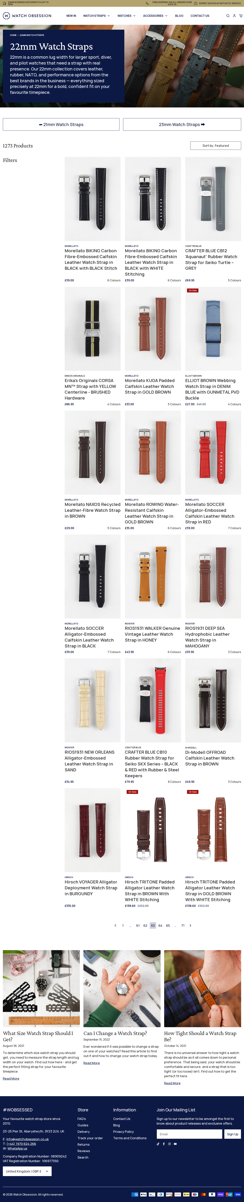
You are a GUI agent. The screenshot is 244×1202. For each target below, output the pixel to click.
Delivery (84, 1131)
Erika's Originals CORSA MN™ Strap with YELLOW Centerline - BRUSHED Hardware (90, 389)
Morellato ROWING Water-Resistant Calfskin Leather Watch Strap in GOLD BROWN (152, 513)
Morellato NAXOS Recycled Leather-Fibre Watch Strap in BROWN (93, 510)
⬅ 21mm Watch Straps (61, 124)
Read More (11, 1078)
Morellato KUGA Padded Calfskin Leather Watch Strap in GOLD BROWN (150, 386)
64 (160, 925)
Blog (179, 16)
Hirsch (69, 877)
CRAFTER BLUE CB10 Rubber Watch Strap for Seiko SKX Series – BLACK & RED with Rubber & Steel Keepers (152, 763)
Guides (83, 1125)
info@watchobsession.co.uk (27, 1139)
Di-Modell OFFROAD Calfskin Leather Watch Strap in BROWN (209, 758)
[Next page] (190, 925)
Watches (124, 16)
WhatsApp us (17, 1148)
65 (168, 925)
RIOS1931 (130, 623)
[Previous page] (115, 925)
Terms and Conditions (129, 1138)
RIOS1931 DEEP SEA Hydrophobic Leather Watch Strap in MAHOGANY (207, 637)
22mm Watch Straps (32, 35)
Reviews (84, 1151)
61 (138, 925)
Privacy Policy (123, 1131)
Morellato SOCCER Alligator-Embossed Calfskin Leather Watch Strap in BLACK (89, 637)
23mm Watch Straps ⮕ (182, 124)
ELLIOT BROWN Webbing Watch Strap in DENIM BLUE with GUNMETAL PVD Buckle (212, 389)
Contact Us (200, 16)
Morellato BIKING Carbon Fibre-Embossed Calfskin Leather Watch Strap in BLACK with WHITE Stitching (151, 262)
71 (183, 925)
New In (71, 16)
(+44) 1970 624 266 (21, 1144)
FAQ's (82, 1119)
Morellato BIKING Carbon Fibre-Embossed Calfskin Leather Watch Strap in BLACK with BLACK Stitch (91, 259)
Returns (83, 1144)
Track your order (90, 1138)
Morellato (71, 246)
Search (83, 1157)
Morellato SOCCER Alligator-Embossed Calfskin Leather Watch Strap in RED (209, 513)
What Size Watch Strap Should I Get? (38, 1036)
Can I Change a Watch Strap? (115, 1033)
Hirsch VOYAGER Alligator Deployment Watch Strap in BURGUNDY (91, 887)
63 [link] (153, 925)
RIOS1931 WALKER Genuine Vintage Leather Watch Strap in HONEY (152, 634)
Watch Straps (94, 16)
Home (13, 35)
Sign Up (232, 1134)
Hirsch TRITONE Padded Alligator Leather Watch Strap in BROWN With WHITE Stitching (150, 890)
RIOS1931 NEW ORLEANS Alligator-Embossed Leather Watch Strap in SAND (89, 760)
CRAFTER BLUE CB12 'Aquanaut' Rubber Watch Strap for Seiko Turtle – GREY (211, 259)
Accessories (153, 16)
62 (145, 925)
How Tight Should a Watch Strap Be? (200, 1036)
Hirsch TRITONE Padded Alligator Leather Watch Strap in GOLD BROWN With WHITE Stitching (210, 890)
